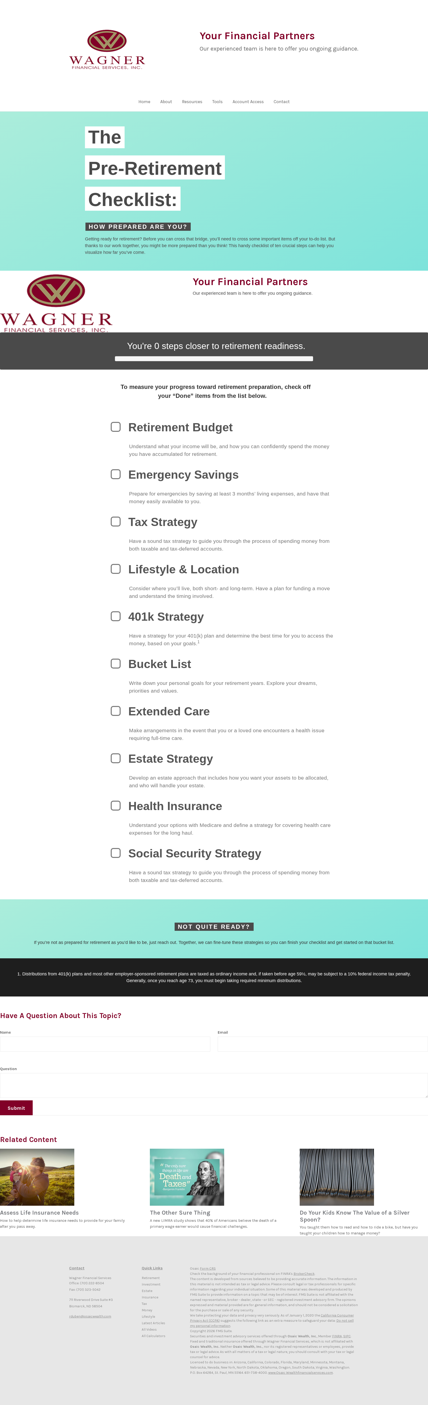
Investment (151, 1284)
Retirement (151, 1278)
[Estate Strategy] (116, 758)
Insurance (150, 1297)
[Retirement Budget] (116, 427)
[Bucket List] (116, 664)
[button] (166, 102)
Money (147, 1310)
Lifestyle (148, 1317)
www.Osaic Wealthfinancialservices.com (300, 1373)
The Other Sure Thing (180, 1212)
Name (5, 1032)
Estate (147, 1291)
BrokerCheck (304, 1274)
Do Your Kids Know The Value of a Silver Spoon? (355, 1216)
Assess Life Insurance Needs (39, 1212)
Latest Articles (153, 1323)
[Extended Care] (116, 711)
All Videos (149, 1329)
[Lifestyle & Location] (116, 569)
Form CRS (208, 1268)
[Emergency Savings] (116, 474)
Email (223, 1032)
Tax (144, 1304)
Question (8, 1068)
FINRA (337, 1336)
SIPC (347, 1336)
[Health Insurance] (116, 806)
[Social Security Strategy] (116, 853)
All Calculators (153, 1336)
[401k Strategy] (116, 616)
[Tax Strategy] (116, 522)
